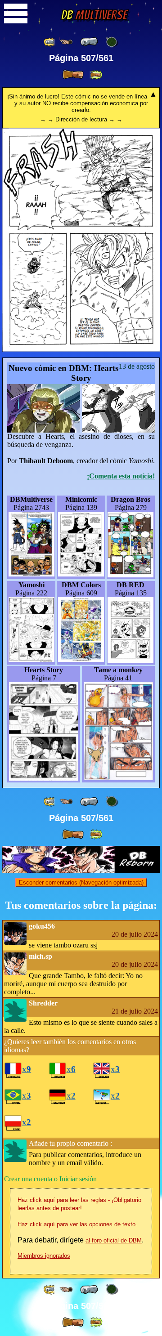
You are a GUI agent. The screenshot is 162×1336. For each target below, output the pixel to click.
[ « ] (89, 42)
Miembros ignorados (44, 1255)
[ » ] (72, 74)
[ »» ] (96, 74)
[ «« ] (50, 42)
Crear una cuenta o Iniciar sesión (50, 1179)
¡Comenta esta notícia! (121, 476)
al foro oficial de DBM (114, 1240)
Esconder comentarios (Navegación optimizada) (81, 882)
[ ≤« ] (66, 42)
